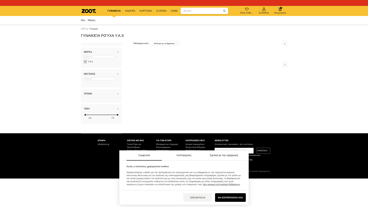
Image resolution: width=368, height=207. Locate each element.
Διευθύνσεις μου (192, 150)
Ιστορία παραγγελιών (194, 144)
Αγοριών (161, 11)
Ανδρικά (130, 11)
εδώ (250, 159)
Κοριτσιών (146, 11)
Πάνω (361, 190)
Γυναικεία (114, 11)
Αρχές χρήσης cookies (137, 150)
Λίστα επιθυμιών (247, 13)
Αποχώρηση (280, 10)
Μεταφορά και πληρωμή (167, 144)
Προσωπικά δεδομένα (195, 147)
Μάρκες (92, 20)
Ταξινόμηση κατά (140, 43)
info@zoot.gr (103, 144)
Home (174, 11)
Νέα (83, 20)
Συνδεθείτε (264, 13)
